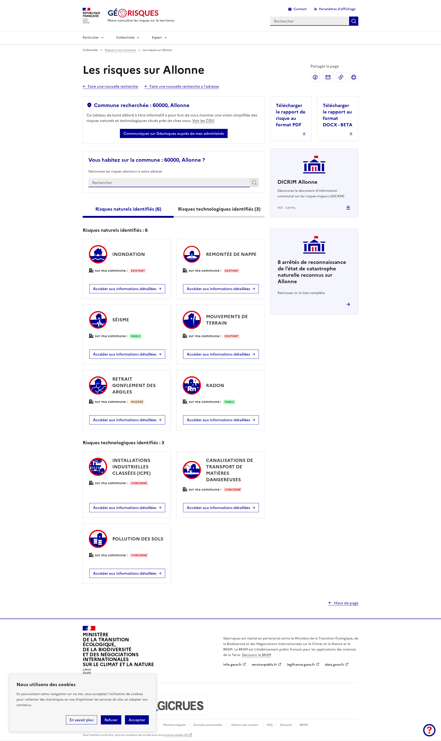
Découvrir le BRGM (256, 655)
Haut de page (345, 603)
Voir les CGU (203, 120)
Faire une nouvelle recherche (113, 86)
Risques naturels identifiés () (128, 209)
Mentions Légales (174, 725)
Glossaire (286, 725)
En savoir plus (81, 720)
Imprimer (353, 77)
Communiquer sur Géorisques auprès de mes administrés (174, 133)
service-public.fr (264, 664)
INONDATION (128, 254)
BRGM (304, 725)
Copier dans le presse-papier (340, 77)
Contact (300, 9)
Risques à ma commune (120, 50)
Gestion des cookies (244, 725)
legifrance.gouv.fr (301, 664)
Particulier (91, 37)
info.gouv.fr (232, 664)
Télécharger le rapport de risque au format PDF (290, 115)
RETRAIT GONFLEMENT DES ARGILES (134, 385)
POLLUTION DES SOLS (137, 538)
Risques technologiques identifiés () (219, 209)
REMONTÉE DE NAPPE (231, 254)
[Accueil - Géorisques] (140, 13)
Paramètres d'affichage (337, 9)
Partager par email (328, 77)
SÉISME (120, 319)
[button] (429, 730)
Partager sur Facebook (315, 77)
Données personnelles (207, 725)
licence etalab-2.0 (176, 735)
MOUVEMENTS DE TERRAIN (227, 319)
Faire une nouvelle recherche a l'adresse (184, 86)
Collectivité (125, 37)
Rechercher (255, 183)
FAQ (269, 725)
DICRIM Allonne (297, 182)
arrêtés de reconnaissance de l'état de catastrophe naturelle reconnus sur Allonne (312, 271)
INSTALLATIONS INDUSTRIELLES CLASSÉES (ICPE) (131, 467)
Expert (157, 37)
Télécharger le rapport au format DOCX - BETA (337, 115)
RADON (215, 385)
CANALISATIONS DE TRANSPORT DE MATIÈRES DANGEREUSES (229, 470)
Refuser (111, 720)
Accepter (137, 720)
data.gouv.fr (334, 664)
